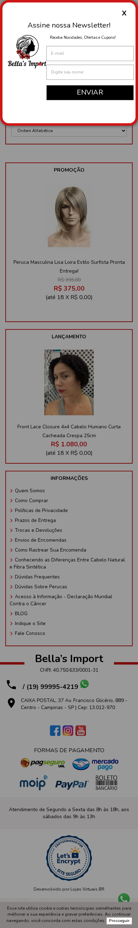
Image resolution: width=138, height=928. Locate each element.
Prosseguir (119, 920)
